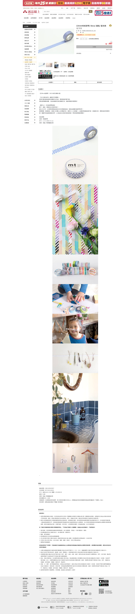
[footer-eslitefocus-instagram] (90, 593)
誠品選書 (47, 18)
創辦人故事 (25, 583)
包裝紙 (26, 79)
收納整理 (27, 108)
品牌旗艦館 (34, 18)
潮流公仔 (27, 40)
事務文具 (27, 106)
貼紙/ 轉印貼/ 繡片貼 (30, 64)
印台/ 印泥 (27, 68)
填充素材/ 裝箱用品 (29, 85)
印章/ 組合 (27, 66)
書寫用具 (27, 32)
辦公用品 (27, 111)
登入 (62, 8)
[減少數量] (81, 39)
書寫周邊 (27, 35)
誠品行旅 (53, 590)
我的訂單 (86, 8)
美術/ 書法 (27, 54)
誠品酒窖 (53, 591)
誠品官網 (53, 581)
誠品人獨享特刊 (84, 583)
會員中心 (79, 8)
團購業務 (25, 595)
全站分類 (26, 18)
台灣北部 (70, 581)
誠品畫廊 (61, 18)
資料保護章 (27, 74)
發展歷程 (25, 586)
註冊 (67, 8)
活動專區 (68, 18)
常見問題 (38, 581)
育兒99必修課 (86, 14)
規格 (75, 82)
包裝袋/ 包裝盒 (28, 81)
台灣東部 (70, 586)
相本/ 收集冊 (28, 95)
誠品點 (103, 8)
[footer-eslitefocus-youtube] (86, 593)
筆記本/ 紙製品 (28, 52)
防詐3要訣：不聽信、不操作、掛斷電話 (34, 8)
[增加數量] (86, 39)
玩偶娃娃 (27, 122)
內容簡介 (51, 82)
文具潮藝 (29, 22)
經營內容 (25, 585)
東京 (69, 592)
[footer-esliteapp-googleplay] (104, 584)
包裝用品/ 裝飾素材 (29, 83)
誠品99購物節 (46, 14)
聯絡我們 (38, 583)
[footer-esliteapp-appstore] (104, 581)
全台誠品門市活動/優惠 (86, 585)
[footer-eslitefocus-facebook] (82, 593)
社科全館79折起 (61, 14)
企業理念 (25, 581)
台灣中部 (70, 583)
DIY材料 (27, 87)
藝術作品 (27, 120)
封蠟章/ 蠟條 (28, 76)
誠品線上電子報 (84, 581)
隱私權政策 (39, 586)
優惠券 (98, 8)
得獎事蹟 (25, 588)
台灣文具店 (27, 100)
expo (73, 18)
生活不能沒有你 (70, 14)
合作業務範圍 (26, 594)
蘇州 (69, 590)
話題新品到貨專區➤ (29, 29)
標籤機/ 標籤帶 (28, 60)
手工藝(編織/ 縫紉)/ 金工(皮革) (31, 93)
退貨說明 (99, 82)
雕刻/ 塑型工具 (28, 91)
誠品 (53, 583)
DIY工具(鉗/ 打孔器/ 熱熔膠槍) (31, 89)
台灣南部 (70, 585)
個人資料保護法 (40, 588)
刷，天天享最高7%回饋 (86, 35)
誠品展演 (53, 588)
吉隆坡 (70, 593)
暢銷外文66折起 (78, 14)
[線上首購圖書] (103, 13)
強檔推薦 (27, 49)
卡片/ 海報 (27, 103)
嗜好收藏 (27, 43)
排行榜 (40, 18)
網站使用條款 (39, 585)
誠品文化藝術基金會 (56, 593)
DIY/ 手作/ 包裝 (36, 22)
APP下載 (73, 8)
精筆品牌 (27, 37)
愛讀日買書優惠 (53, 14)
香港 (69, 588)
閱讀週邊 (27, 114)
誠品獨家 (54, 18)
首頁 (24, 22)
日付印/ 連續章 (28, 70)
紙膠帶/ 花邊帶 (45, 22)
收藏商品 (92, 8)
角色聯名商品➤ (28, 46)
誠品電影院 (54, 584)
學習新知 (27, 117)
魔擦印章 (27, 72)
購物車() (110, 8)
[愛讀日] (67, 3)
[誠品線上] (31, 12)
